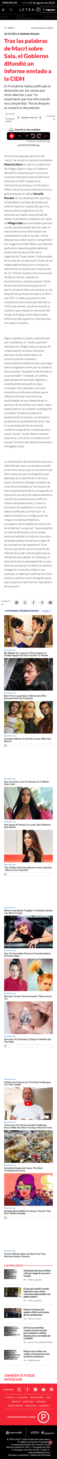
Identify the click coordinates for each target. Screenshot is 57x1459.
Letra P (11, 27)
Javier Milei (27, 2)
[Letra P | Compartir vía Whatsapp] (16, 602)
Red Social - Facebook (27, 1389)
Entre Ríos (28, 1401)
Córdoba (41, 1401)
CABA (48, 1397)
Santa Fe (16, 1401)
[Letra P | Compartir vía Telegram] (42, 602)
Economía (22, 1397)
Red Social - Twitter (19, 1389)
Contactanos (8, 1389)
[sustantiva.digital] (47, 1433)
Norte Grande (15, 1406)
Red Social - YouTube (43, 1389)
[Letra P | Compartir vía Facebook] (33, 602)
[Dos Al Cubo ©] (14, 1433)
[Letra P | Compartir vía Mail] (50, 602)
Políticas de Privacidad (40, 1455)
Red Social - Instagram (35, 1389)
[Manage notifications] (50, 1442)
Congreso (43, 1406)
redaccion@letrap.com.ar (39, 1452)
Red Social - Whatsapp (51, 1389)
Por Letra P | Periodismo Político (10, 117)
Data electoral (26, 17)
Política (10, 1397)
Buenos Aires (36, 1397)
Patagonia (30, 1406)
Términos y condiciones (18, 1455)
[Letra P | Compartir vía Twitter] (25, 602)
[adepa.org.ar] (34, 1433)
